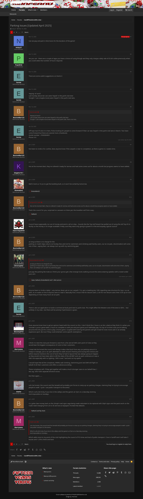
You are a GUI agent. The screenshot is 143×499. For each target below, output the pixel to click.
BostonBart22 (18, 117)
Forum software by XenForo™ (71, 494)
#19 (130, 399)
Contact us (94, 462)
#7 (131, 145)
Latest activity (49, 480)
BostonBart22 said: (36, 260)
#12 (130, 237)
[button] (38, 10)
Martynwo (19, 349)
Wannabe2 (19, 190)
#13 (130, 255)
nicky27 (14, 29)
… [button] (19, 32)
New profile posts (50, 476)
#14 (130, 286)
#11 (130, 220)
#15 (130, 303)
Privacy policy (115, 462)
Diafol (18, 392)
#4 (131, 89)
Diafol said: (33, 422)
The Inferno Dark (17, 462)
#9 (131, 180)
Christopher (18, 266)
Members (43, 10)
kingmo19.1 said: (35, 202)
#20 (130, 417)
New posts (13, 14)
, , (46, 280)
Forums (22, 10)
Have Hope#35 (18, 230)
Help (122, 462)
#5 (131, 107)
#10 (130, 197)
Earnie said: (33, 112)
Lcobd (99, 486)
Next (26, 32)
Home (13, 10)
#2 (131, 54)
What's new (32, 10)
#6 (131, 126)
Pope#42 (18, 65)
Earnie (18, 82)
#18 (130, 381)
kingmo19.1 (18, 173)
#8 (131, 162)
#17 (130, 338)
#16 (130, 321)
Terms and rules (104, 462)
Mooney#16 (18, 332)
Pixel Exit (74, 496)
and (38, 411)
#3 (131, 72)
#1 (131, 37)
